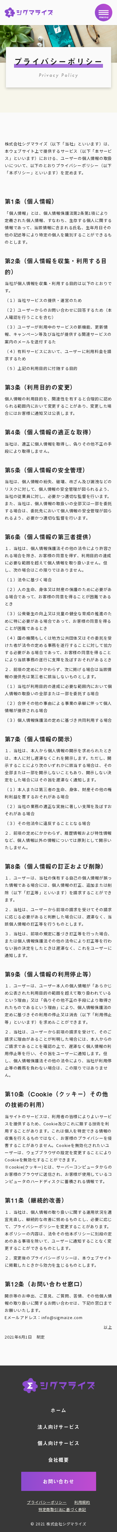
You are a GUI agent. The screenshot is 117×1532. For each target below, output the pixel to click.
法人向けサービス (58, 1426)
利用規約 (82, 1502)
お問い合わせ (58, 1481)
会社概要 (58, 1459)
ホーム (58, 1410)
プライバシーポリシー (47, 1502)
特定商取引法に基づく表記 (62, 1509)
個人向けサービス (58, 1443)
